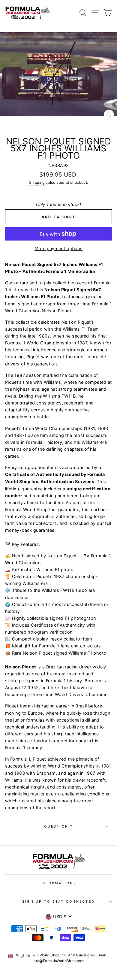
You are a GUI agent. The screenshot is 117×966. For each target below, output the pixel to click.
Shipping (37, 182)
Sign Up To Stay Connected (58, 902)
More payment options (58, 248)
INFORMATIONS (58, 883)
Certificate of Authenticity (34, 474)
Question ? (58, 826)
